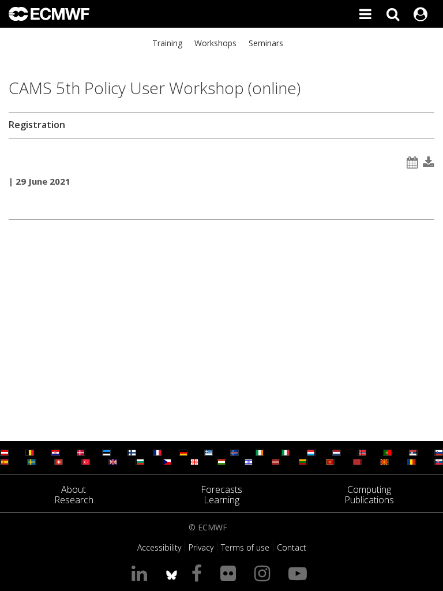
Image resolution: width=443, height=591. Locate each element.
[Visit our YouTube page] (299, 572)
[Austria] (4, 453)
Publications (369, 499)
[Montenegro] (330, 462)
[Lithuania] (303, 462)
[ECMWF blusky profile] (172, 572)
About (73, 489)
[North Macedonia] (384, 462)
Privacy (201, 547)
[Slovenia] (438, 453)
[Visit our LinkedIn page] (142, 572)
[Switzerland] (58, 462)
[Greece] (208, 453)
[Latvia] (276, 462)
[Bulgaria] (140, 462)
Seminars (266, 43)
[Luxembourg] (311, 453)
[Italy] (285, 453)
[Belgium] (29, 453)
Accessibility (159, 547)
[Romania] (411, 462)
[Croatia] (55, 453)
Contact (291, 547)
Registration (37, 124)
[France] (157, 453)
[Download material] (428, 162)
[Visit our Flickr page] (230, 572)
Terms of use (245, 547)
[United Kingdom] (112, 462)
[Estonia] (106, 453)
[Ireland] (260, 453)
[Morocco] (357, 462)
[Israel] (249, 462)
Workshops (215, 43)
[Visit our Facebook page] (199, 572)
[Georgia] (194, 462)
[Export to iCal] (412, 162)
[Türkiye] (85, 462)
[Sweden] (31, 462)
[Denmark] (81, 453)
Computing (369, 489)
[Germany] (183, 453)
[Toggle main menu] (365, 14)
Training (167, 43)
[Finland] (131, 453)
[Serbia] (413, 453)
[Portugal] (387, 453)
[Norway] (362, 453)
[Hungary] (221, 462)
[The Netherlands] (336, 453)
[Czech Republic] (167, 462)
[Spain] (4, 462)
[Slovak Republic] (438, 462)
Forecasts (221, 489)
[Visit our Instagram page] (264, 572)
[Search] (393, 14)
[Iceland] (234, 453)
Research (73, 499)
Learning (221, 499)
